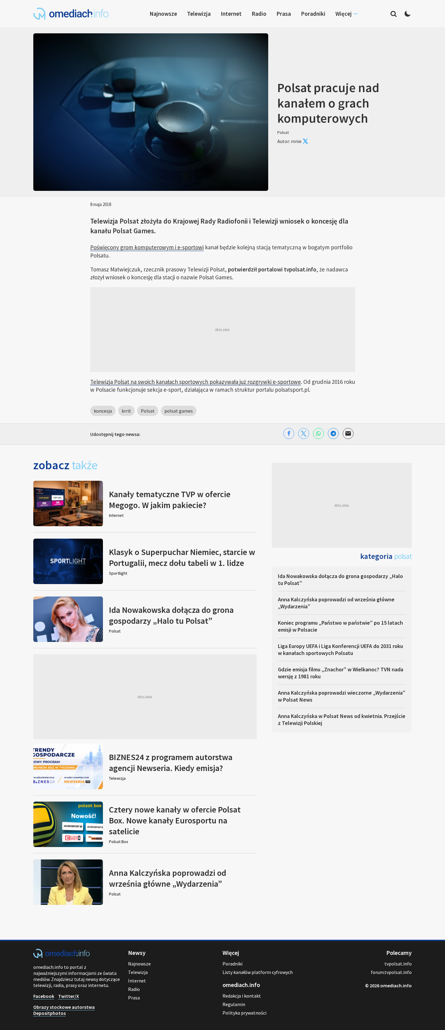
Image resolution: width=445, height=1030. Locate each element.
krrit (126, 411)
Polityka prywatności (244, 1013)
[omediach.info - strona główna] (70, 14)
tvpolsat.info (398, 964)
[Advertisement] (222, 329)
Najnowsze (163, 13)
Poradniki (313, 13)
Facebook (43, 996)
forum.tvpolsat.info (391, 972)
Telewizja (199, 13)
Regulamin (233, 1004)
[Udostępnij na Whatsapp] (318, 433)
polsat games (178, 411)
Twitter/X (68, 996)
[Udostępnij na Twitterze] (303, 433)
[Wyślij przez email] (348, 433)
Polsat (148, 411)
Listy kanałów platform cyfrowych (257, 972)
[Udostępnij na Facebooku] (288, 433)
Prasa (283, 13)
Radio (259, 13)
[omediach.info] (61, 956)
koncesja (103, 411)
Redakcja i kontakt (241, 996)
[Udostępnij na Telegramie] (333, 433)
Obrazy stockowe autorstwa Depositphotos (64, 1010)
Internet (231, 13)
